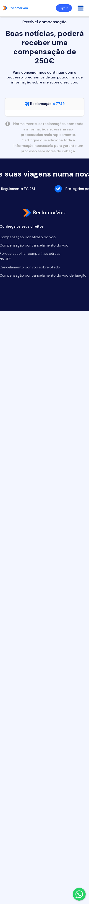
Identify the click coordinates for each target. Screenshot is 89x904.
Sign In (64, 8)
